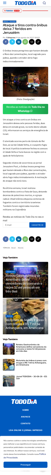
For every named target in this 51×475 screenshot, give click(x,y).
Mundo (20, 248)
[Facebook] (5, 42)
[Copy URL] (38, 42)
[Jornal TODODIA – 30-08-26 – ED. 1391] (9, 381)
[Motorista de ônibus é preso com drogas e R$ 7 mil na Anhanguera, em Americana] (25, 316)
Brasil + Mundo (9, 21)
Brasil (13, 248)
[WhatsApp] (25, 42)
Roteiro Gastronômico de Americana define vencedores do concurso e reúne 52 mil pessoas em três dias (31, 347)
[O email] (32, 42)
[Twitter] (12, 42)
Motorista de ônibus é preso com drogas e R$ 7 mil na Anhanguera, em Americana (31, 362)
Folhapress (10, 37)
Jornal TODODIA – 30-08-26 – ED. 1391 (31, 377)
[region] (25, 455)
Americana (11, 272)
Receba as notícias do (25, 108)
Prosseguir (26, 464)
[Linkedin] (19, 42)
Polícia (9, 316)
